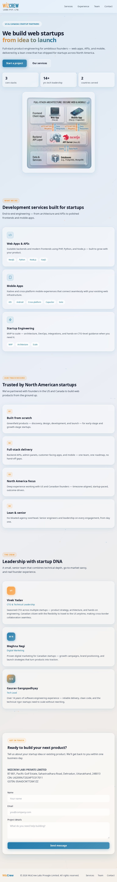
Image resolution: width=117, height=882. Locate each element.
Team (97, 6)
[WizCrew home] (10, 6)
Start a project (14, 63)
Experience (83, 6)
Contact (108, 6)
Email (10, 806)
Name (10, 792)
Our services (39, 63)
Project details (14, 819)
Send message (58, 845)
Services (68, 6)
